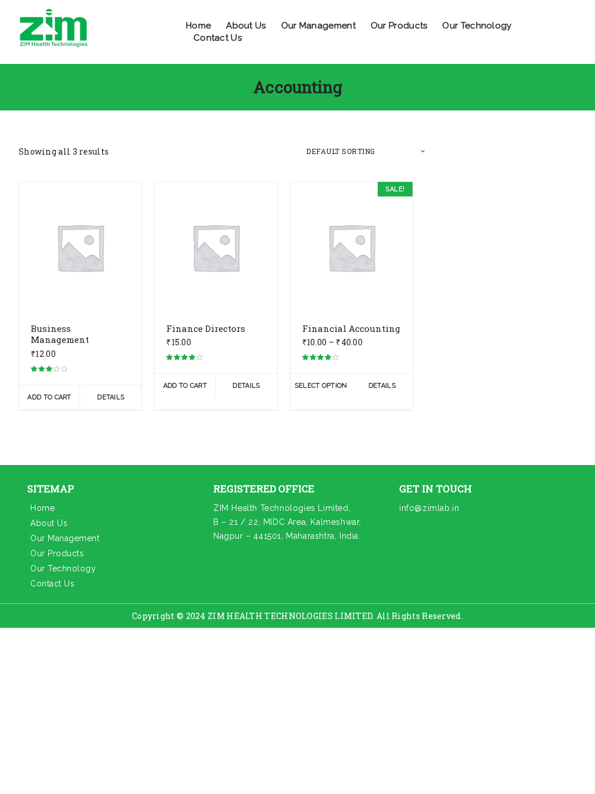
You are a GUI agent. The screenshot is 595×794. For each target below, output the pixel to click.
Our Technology (476, 25)
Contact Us (217, 38)
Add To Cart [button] (49, 397)
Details (110, 397)
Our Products (399, 25)
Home (198, 25)
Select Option (321, 385)
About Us (246, 25)
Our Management (318, 25)
